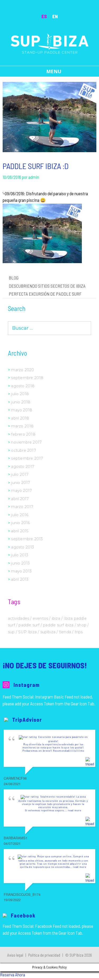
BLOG (13, 277)
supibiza (48, 632)
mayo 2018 (21, 410)
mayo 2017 (21, 490)
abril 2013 (20, 579)
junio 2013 (20, 563)
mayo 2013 (21, 571)
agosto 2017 (22, 466)
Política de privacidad (44, 955)
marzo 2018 (22, 426)
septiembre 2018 (27, 377)
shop (81, 625)
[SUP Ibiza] (49, 43)
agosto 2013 (22, 547)
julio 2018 (20, 394)
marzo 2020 (22, 369)
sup (11, 632)
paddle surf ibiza (58, 625)
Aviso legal (15, 955)
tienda (65, 632)
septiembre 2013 (27, 539)
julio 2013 (19, 555)
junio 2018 (20, 402)
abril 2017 (20, 498)
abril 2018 (20, 418)
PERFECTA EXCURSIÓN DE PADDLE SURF (45, 293)
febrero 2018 (23, 434)
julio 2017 (20, 474)
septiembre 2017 (27, 458)
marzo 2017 (22, 506)
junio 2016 (20, 522)
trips (79, 632)
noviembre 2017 (26, 442)
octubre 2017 (23, 450)
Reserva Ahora (12, 974)
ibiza (56, 618)
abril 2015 (19, 531)
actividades (18, 618)
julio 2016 (19, 515)
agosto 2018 (23, 386)
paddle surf (28, 625)
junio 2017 (20, 482)
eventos (40, 618)
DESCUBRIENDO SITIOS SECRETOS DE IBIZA (47, 285)
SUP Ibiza (27, 632)
